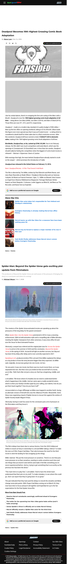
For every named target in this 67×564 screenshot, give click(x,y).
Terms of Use (57, 545)
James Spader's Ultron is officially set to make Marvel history (28, 506)
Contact (36, 542)
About (6, 542)
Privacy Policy (38, 545)
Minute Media (13, 556)
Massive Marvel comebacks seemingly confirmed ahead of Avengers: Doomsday (31, 497)
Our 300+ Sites (57, 542)
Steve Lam (8, 39)
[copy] (16, 43)
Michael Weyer (9, 279)
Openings (22, 542)
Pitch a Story (23, 545)
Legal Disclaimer (24, 548)
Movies (13, 251)
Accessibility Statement (41, 548)
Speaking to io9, (10, 358)
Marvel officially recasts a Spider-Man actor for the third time (28, 509)
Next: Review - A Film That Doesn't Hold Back (24, 168)
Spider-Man (14, 527)
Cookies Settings (10, 551)
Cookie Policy (9, 548)
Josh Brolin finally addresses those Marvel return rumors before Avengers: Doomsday (33, 513)
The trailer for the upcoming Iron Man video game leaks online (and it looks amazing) (32, 502)
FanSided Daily (9, 545)
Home (7, 251)
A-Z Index (55, 548)
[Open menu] (4, 3)
